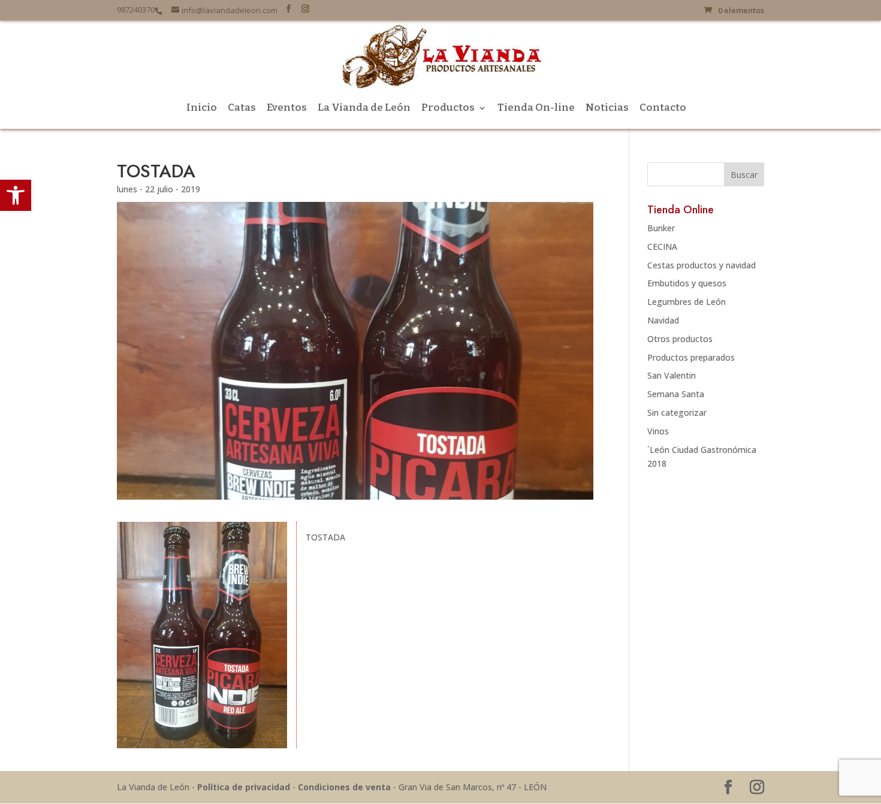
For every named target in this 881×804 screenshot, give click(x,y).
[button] (15, 195)
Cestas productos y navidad (701, 265)
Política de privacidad (243, 787)
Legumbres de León (686, 301)
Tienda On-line (536, 109)
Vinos (658, 431)
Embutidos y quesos (686, 283)
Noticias (607, 109)
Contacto (662, 109)
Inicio (201, 109)
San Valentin (671, 375)
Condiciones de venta (344, 787)
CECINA (662, 246)
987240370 (136, 10)
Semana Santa (675, 394)
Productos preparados (691, 357)
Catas (242, 109)
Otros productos (680, 338)
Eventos (287, 109)
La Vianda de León (364, 109)
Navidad (663, 320)
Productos (448, 109)
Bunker (661, 228)
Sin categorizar (677, 412)
